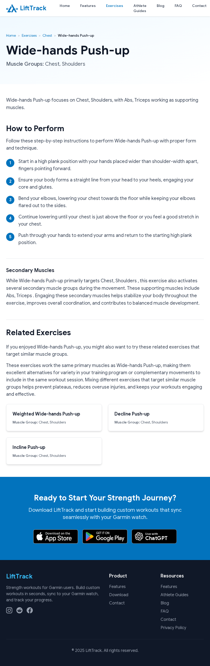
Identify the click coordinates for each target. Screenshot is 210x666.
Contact (199, 5)
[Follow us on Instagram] (9, 610)
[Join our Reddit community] (19, 610)
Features (88, 5)
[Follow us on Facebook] (30, 610)
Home (65, 5)
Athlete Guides (139, 8)
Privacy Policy (173, 627)
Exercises (114, 5)
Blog (160, 5)
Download (118, 594)
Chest (47, 35)
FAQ (178, 5)
